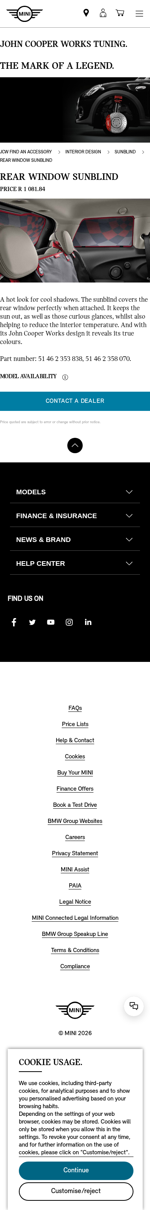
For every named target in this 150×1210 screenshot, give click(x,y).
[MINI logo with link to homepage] (75, 1010)
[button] (103, 13)
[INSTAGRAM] (69, 622)
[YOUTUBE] (51, 622)
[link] (86, 13)
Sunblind (125, 152)
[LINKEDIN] (88, 622)
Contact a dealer (75, 401)
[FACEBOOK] (14, 622)
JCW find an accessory (26, 152)
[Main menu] (139, 13)
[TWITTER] (32, 622)
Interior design (83, 152)
